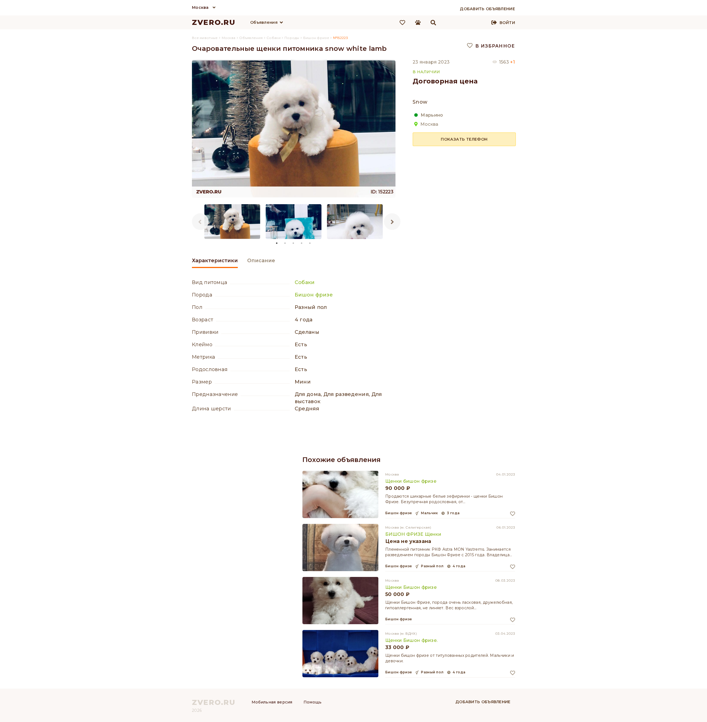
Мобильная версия (272, 702)
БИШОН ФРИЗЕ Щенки (413, 534)
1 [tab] (277, 243)
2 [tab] (285, 243)
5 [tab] (310, 243)
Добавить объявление (483, 701)
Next (392, 221)
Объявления (264, 22)
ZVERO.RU (214, 22)
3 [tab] (293, 243)
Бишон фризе (314, 295)
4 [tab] (302, 243)
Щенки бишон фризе (410, 481)
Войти (507, 22)
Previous (200, 221)
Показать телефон (464, 138)
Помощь (313, 702)
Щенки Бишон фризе (411, 587)
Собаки (305, 282)
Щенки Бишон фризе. (411, 640)
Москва (200, 7)
